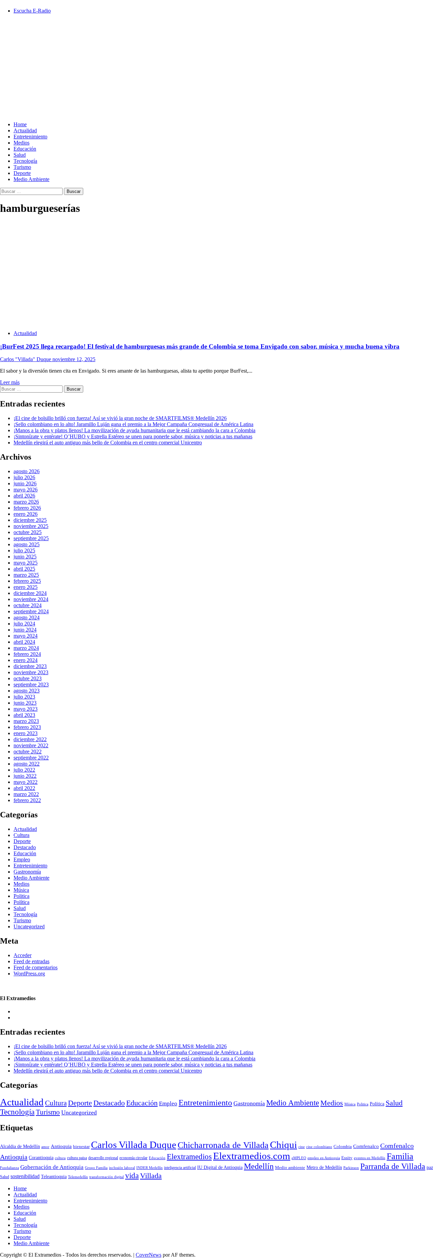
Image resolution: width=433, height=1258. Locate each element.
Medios (21, 143)
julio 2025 (24, 550)
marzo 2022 (26, 794)
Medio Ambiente (31, 179)
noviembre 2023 (31, 672)
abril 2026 (24, 496)
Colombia (343, 1146)
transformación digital (106, 1177)
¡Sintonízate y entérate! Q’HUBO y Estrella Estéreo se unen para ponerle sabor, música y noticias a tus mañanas (133, 436)
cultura (60, 1158)
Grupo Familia (96, 1168)
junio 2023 (25, 703)
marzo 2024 (26, 648)
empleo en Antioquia (323, 1158)
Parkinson (351, 1168)
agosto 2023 (27, 690)
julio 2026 (24, 477)
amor (45, 1147)
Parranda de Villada (392, 1166)
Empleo (22, 859)
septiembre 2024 (31, 611)
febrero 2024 (27, 654)
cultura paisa (77, 1158)
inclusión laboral (122, 1168)
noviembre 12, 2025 (73, 359)
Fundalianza (9, 1168)
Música (21, 890)
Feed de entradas (31, 961)
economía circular (133, 1157)
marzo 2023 (26, 721)
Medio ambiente (290, 1167)
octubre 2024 (28, 605)
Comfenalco (366, 1146)
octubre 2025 (28, 532)
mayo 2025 (26, 563)
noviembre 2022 (31, 745)
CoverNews (148, 1255)
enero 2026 (26, 514)
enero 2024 (26, 660)
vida (132, 1175)
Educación (25, 149)
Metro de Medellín (324, 1167)
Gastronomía (27, 872)
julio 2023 (24, 697)
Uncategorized (29, 926)
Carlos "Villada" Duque (26, 359)
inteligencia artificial (180, 1168)
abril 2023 (24, 715)
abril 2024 (24, 642)
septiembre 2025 (31, 538)
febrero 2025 (27, 581)
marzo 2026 (26, 502)
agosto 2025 (27, 544)
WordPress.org (29, 973)
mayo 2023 (26, 709)
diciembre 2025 (30, 520)
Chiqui (283, 1145)
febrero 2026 (27, 508)
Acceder (22, 955)
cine (301, 1147)
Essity (346, 1157)
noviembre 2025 (31, 526)
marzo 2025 (26, 575)
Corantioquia (41, 1157)
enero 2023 (26, 733)
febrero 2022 (27, 800)
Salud (20, 155)
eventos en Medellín (369, 1158)
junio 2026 (25, 483)
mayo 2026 (26, 489)
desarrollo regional (103, 1158)
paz (430, 1167)
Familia (400, 1156)
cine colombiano (319, 1147)
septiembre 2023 (31, 684)
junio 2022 (25, 776)
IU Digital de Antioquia (220, 1167)
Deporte (22, 173)
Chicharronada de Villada (223, 1145)
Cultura (21, 835)
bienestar (81, 1146)
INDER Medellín (149, 1168)
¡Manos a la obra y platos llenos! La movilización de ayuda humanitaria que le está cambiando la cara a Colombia (134, 430)
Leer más (10, 382)
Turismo (22, 167)
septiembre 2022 (31, 757)
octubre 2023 (28, 678)
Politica (21, 896)
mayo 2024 (26, 636)
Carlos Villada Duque (133, 1144)
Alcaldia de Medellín (20, 1146)
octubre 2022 (28, 751)
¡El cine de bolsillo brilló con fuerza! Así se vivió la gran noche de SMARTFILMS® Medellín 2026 (120, 418)
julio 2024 (24, 623)
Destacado (25, 847)
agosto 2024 (27, 617)
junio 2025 (25, 556)
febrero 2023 (27, 727)
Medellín (259, 1166)
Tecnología (25, 161)
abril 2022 (24, 788)
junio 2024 (25, 630)
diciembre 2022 (30, 739)
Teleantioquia (54, 1176)
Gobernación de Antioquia (52, 1167)
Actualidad (25, 130)
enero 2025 (26, 587)
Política (21, 902)
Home (20, 124)
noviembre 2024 (31, 599)
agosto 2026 (27, 471)
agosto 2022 (27, 764)
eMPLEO (299, 1158)
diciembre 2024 (30, 593)
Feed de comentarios (36, 967)
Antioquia (61, 1146)
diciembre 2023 (30, 666)
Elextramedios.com (251, 1155)
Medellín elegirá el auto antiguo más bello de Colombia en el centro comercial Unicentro (108, 442)
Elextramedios (189, 1156)
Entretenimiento (30, 136)
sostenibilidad (25, 1176)
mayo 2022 (26, 782)
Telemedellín (78, 1177)
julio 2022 (24, 770)
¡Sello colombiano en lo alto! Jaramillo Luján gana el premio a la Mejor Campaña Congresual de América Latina (133, 424)
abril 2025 (24, 569)
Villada (151, 1176)
